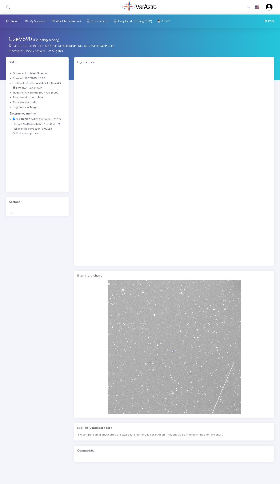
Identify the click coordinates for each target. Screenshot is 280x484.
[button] (248, 7)
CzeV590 (20, 39)
